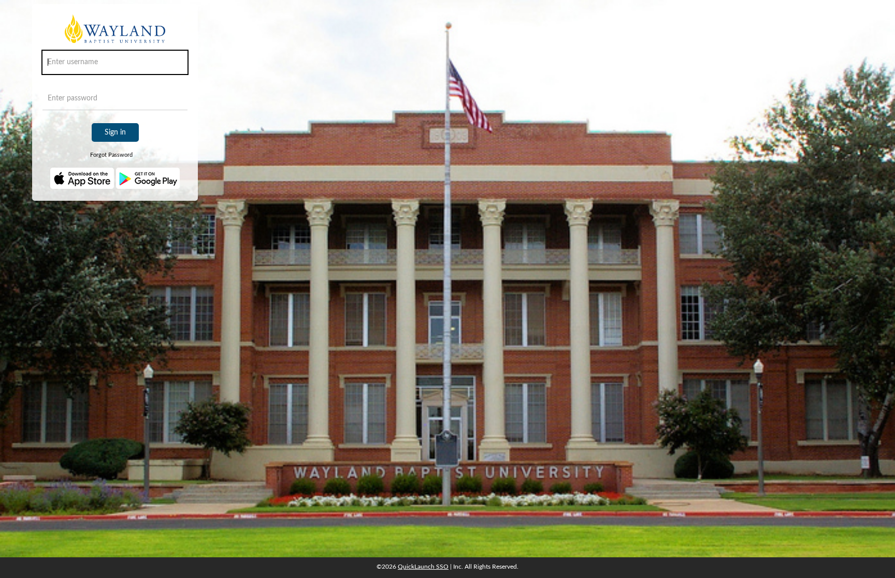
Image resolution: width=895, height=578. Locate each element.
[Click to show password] (177, 101)
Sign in (115, 132)
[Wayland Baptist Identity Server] (115, 32)
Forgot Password (111, 155)
